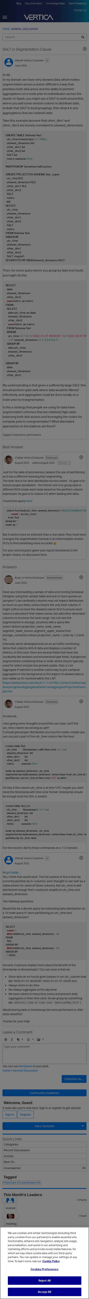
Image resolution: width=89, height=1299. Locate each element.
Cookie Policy (51, 1261)
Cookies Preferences (44, 1269)
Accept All (44, 1291)
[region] (44, 1263)
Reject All (44, 1280)
